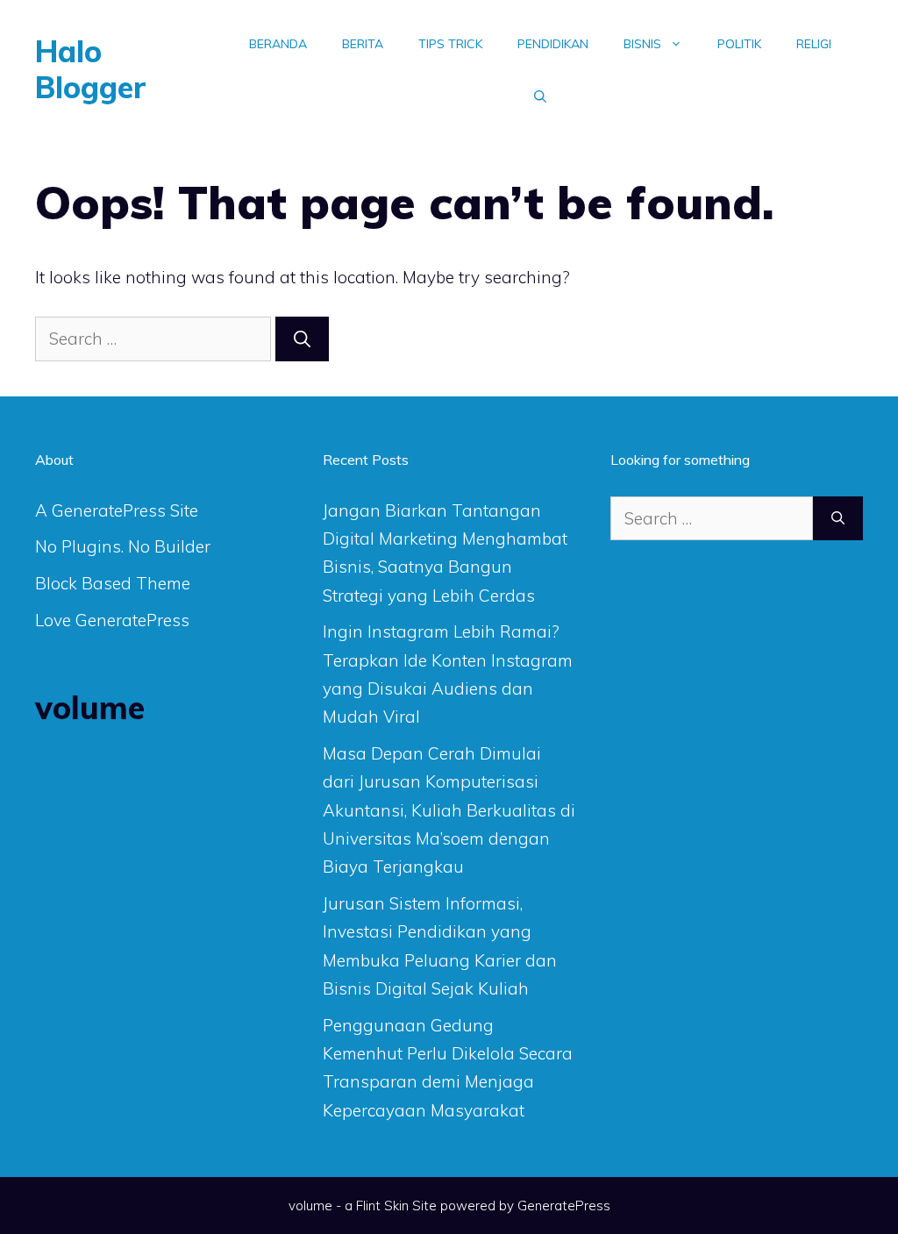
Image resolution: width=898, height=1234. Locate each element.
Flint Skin (382, 1205)
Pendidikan (552, 44)
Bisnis (642, 44)
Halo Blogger (90, 69)
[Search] (302, 339)
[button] (540, 96)
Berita (362, 44)
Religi (813, 44)
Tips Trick (450, 44)
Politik (739, 44)
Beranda (278, 44)
